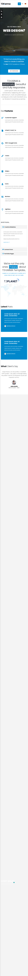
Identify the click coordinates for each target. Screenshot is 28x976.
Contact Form (8, 249)
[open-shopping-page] (1, 14)
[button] (25, 4)
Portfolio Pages (9, 254)
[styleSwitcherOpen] (1, 11)
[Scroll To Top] (25, 974)
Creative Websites (10, 227)
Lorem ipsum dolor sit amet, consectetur (12, 315)
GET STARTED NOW (14, 71)
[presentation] (1, 31)
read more (6, 242)
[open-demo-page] (1, 17)
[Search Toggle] (22, 4)
